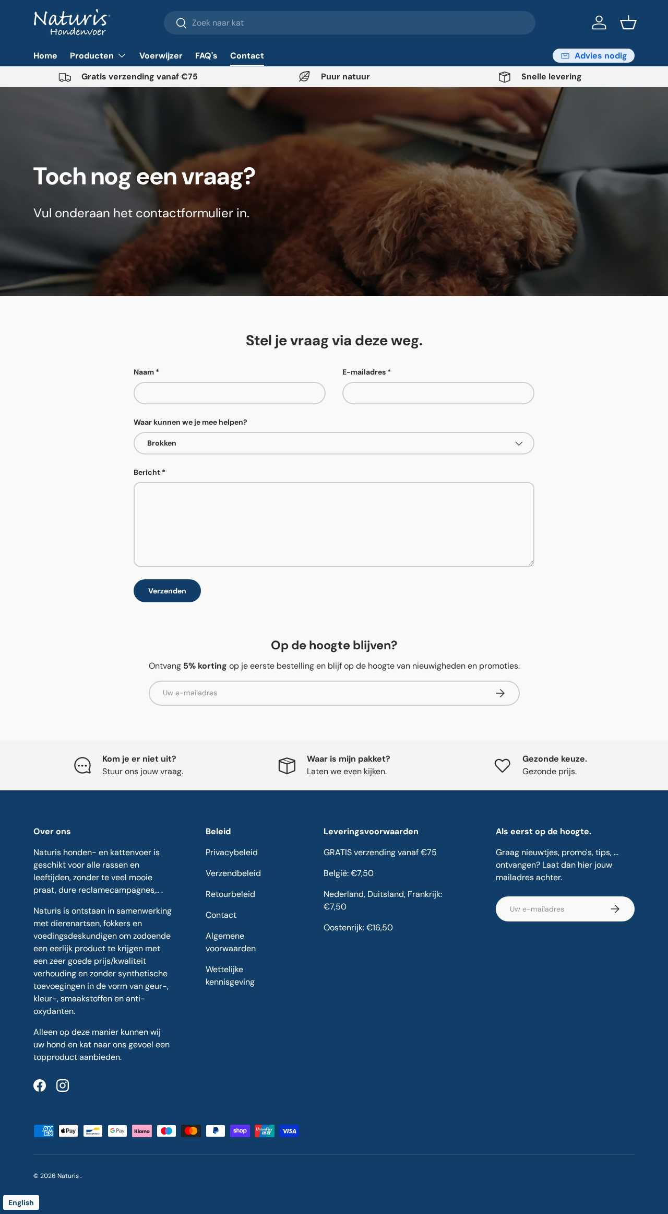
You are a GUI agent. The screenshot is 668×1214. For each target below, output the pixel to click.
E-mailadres (364, 372)
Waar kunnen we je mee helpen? (190, 422)
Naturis (68, 1176)
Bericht (147, 472)
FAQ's (206, 55)
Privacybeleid (232, 852)
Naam (144, 372)
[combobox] (350, 22)
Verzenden (167, 591)
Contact (247, 55)
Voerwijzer (161, 55)
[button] (628, 22)
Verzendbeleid (233, 873)
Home (45, 55)
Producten (92, 55)
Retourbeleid (230, 894)
